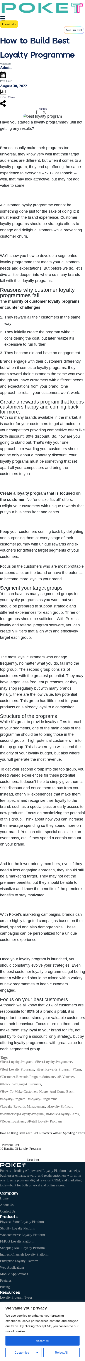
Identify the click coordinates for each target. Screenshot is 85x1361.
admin (6, 67)
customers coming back (39, 531)
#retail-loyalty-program (44, 1121)
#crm (77, 1069)
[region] (42, 1331)
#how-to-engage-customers (20, 1084)
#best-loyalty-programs (17, 1069)
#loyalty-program (12, 1099)
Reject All (61, 1352)
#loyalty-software (60, 1106)
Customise (22, 1352)
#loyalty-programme (42, 1099)
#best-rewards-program (53, 1069)
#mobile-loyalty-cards (62, 1114)
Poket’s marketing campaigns (34, 914)
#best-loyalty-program (16, 1062)
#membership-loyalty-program (22, 1114)
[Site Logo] (42, 7)
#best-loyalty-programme (53, 1062)
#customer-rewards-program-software (27, 1077)
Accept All (42, 1341)
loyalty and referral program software (32, 625)
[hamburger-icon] (2, 18)
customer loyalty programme (28, 205)
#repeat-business (12, 1121)
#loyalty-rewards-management (22, 1106)
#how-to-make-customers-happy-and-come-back (36, 1091)
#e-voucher (65, 1077)
